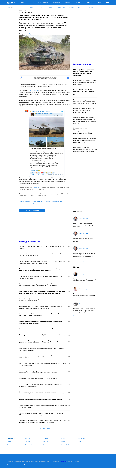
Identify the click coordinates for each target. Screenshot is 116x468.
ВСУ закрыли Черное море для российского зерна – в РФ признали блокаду (83, 110)
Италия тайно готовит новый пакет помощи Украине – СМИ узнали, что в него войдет (85, 82)
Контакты (28, 458)
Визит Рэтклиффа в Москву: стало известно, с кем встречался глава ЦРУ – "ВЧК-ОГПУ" (84, 140)
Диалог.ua (63, 461)
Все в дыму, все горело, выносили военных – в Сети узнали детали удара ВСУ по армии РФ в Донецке (85, 101)
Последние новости (29, 242)
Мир (25, 10)
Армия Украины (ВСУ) (38, 201)
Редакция (19, 458)
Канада (48, 201)
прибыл (43, 194)
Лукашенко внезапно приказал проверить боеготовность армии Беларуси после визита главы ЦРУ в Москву (84, 120)
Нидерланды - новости (58, 201)
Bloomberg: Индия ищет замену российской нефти (38, 378)
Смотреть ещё (44, 428)
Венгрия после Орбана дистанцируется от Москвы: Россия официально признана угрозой (85, 149)
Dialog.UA (36, 187)
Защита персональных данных (67, 458)
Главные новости (82, 64)
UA (9, 7)
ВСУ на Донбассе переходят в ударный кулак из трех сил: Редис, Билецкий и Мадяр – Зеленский (83, 72)
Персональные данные (49, 458)
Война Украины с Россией (38, 203)
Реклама (36, 458)
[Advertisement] (44, 225)
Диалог (20, 10)
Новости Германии (25, 201)
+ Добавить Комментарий (32, 210)
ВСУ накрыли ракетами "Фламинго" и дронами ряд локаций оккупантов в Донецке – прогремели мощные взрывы (84, 130)
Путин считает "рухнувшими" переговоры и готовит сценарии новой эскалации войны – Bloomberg (84, 92)
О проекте (10, 458)
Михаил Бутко (28, 34)
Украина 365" (33, 90)
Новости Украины (24, 203)
